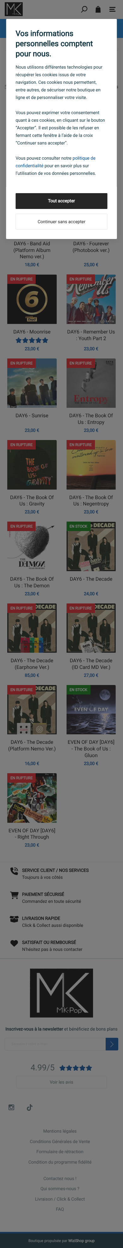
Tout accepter (61, 201)
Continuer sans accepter (61, 221)
